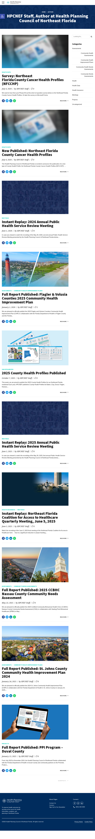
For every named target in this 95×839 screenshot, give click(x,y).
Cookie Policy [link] (88, 821)
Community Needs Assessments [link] (25, 586)
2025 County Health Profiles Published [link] (34, 373)
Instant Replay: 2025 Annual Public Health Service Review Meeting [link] (31, 444)
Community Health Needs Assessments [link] (84, 68)
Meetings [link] (5, 218)
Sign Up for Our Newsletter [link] (57, 807)
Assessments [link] (7, 291)
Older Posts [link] (62, 780)
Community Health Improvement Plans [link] (28, 291)
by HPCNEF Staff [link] (21, 88)
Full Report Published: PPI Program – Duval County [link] (32, 749)
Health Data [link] (6, 72)
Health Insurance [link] (8, 510)
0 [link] (33, 88)
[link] (2, 16)
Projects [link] (5, 743)
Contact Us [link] (52, 803)
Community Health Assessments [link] (87, 54)
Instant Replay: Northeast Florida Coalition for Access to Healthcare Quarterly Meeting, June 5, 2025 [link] (30, 517)
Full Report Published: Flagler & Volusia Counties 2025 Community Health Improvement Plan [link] (34, 298)
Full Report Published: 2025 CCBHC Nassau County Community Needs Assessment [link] (31, 594)
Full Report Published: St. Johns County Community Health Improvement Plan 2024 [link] (34, 672)
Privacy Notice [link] (78, 821)
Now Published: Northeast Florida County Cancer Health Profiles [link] (30, 152)
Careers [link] (51, 805)
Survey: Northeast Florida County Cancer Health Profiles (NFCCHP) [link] (33, 80)
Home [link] (44, 12)
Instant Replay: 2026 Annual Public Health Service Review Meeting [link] (31, 223)
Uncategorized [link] (7, 369)
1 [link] (37, 307)
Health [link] (74, 81)
